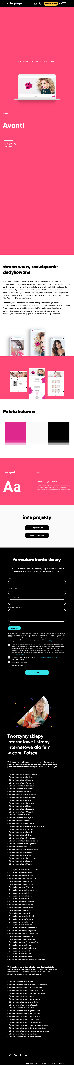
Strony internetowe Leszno (20, 861)
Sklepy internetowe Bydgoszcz (22, 931)
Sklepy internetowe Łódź (20, 913)
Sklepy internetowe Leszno (20, 954)
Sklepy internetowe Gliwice (21, 937)
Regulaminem (41, 657)
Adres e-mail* (12, 588)
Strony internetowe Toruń (20, 792)
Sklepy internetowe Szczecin (21, 902)
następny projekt (37, 528)
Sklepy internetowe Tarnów (21, 919)
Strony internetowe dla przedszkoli (24, 1002)
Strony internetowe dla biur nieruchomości (27, 991)
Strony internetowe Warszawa (22, 798)
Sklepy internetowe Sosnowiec (22, 939)
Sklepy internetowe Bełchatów (22, 948)
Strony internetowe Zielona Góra (23, 850)
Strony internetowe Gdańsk (21, 812)
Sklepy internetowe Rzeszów (21, 890)
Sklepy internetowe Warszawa (22, 879)
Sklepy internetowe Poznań (21, 905)
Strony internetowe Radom (21, 789)
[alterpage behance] (15, 1055)
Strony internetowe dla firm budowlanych (27, 993)
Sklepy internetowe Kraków (21, 873)
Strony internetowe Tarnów (21, 829)
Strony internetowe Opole (20, 864)
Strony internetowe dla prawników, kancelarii (28, 985)
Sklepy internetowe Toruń (20, 910)
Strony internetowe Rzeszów (21, 786)
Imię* (9, 578)
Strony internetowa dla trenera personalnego (29, 1031)
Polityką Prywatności (53, 657)
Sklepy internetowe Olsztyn (21, 876)
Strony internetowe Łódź (19, 821)
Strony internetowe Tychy (20, 855)
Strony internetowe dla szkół (21, 1008)
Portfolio (44, 61)
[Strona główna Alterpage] (14, 3)
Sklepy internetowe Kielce (20, 899)
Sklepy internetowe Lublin (20, 893)
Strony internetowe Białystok (21, 824)
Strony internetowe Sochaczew (22, 838)
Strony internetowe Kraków (21, 777)
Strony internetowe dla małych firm (24, 1014)
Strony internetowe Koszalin (21, 832)
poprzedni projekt (37, 535)
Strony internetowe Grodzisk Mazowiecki (26, 826)
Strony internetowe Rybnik (20, 835)
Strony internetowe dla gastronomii (24, 1011)
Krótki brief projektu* (15, 607)
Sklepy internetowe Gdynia (21, 908)
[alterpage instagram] (9, 1055)
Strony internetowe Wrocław (21, 783)
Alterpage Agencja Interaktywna (28, 61)
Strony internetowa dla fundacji (23, 1034)
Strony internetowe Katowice (21, 803)
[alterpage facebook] (20, 1055)
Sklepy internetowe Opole (20, 957)
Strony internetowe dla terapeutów (24, 999)
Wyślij (37, 672)
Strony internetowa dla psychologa (24, 1020)
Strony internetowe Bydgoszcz (22, 844)
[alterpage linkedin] (25, 1055)
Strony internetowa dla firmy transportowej (28, 1028)
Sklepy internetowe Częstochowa (23, 870)
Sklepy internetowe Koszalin (21, 922)
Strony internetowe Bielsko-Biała (23, 841)
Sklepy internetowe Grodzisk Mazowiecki (27, 960)
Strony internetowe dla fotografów (24, 1005)
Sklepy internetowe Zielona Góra (23, 942)
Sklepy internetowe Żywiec (20, 945)
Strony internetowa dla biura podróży (25, 1037)
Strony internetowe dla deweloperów (25, 988)
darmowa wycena (51, 3)
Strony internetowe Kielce (20, 806)
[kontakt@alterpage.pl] (35, 3)
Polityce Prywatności (55, 641)
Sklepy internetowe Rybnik (20, 925)
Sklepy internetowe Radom (21, 881)
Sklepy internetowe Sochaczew (23, 928)
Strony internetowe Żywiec (20, 853)
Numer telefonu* (13, 598)
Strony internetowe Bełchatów (22, 858)
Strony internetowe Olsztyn (21, 780)
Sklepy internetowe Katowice (22, 896)
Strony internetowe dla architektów (24, 1017)
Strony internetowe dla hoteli (21, 996)
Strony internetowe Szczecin (21, 809)
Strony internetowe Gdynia (21, 818)
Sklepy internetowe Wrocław (21, 887)
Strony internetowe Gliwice (21, 847)
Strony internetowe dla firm (21, 982)
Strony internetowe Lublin (20, 800)
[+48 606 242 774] (40, 3)
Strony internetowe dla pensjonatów (25, 1022)
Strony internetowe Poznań (21, 815)
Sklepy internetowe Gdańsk (21, 884)
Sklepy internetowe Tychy (20, 951)
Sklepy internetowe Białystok (21, 916)
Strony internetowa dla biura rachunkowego (28, 1025)
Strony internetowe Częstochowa (23, 774)
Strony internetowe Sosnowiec (22, 795)
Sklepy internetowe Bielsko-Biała (23, 934)
